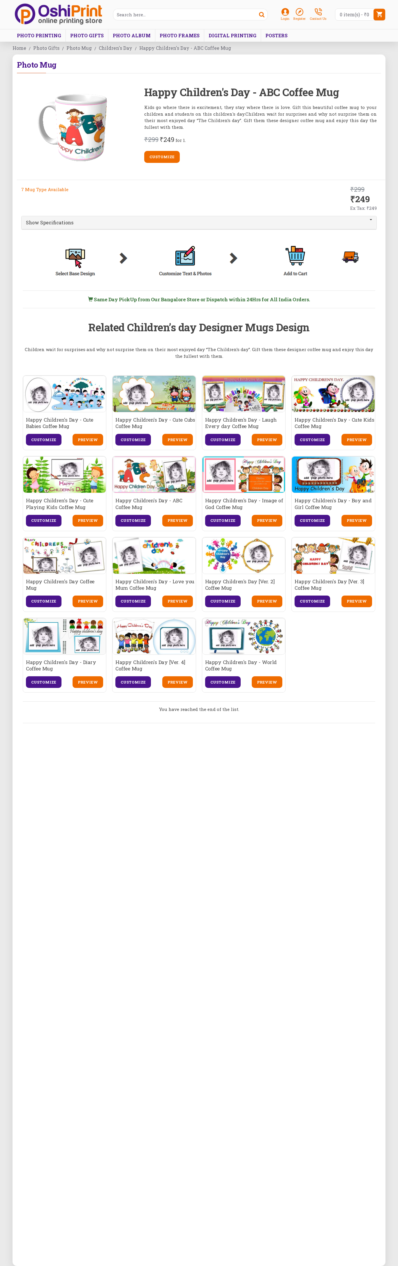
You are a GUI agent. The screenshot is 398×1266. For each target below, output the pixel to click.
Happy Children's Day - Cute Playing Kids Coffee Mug (59, 503)
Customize (162, 156)
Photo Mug (79, 48)
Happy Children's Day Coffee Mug (60, 584)
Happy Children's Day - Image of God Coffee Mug (244, 503)
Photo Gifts (46, 48)
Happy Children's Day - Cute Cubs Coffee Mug (155, 423)
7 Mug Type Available (44, 189)
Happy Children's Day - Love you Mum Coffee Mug (154, 584)
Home (19, 48)
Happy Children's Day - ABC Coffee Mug (148, 503)
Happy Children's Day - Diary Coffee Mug (61, 665)
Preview (88, 439)
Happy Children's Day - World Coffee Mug (241, 665)
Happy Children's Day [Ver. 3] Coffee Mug (329, 584)
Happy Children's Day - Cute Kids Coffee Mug (334, 423)
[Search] (261, 14)
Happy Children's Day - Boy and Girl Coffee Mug (333, 503)
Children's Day (115, 48)
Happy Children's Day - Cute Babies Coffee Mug (59, 423)
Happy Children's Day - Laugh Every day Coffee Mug (241, 423)
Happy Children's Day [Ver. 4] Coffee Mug (150, 665)
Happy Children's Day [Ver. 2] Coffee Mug (240, 584)
